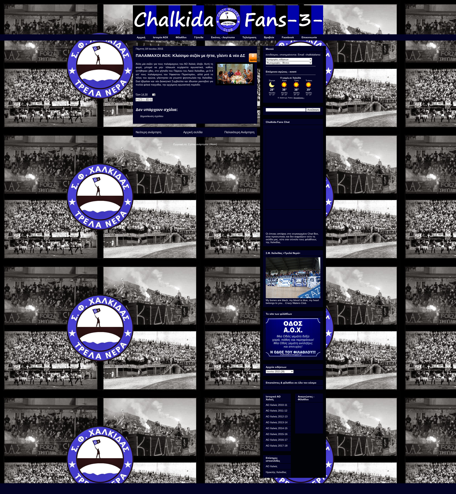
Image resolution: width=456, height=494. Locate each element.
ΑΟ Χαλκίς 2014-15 (276, 428)
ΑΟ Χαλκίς (271, 466)
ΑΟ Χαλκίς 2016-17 (276, 439)
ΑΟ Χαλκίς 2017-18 (276, 445)
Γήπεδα (198, 37)
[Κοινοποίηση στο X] (144, 99)
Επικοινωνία (309, 37)
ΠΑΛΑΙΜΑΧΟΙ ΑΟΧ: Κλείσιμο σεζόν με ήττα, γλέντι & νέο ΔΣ (190, 55)
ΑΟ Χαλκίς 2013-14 (276, 422)
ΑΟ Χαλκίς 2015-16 (276, 434)
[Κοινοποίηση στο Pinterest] (151, 99)
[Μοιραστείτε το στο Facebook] (147, 99)
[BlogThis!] (140, 99)
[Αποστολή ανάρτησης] (153, 94)
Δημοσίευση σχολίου (151, 116)
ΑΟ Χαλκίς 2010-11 (276, 404)
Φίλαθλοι (181, 37)
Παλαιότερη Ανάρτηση (239, 132)
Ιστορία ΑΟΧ (160, 37)
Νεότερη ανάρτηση (148, 132)
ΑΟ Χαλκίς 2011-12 (276, 410)
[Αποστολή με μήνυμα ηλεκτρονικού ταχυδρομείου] (137, 99)
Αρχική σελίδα (193, 132)
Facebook (288, 37)
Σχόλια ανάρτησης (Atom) (202, 144)
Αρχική (141, 37)
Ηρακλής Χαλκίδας (276, 472)
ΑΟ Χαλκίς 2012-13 (276, 416)
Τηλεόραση (249, 37)
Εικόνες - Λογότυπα (223, 37)
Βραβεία (269, 37)
